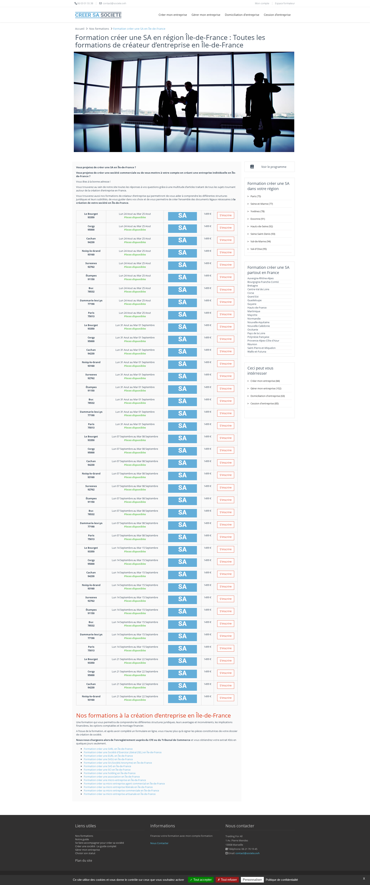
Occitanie (252, 329)
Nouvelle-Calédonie (258, 326)
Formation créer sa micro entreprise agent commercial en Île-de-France (124, 783)
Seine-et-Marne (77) (262, 203)
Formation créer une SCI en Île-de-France (107, 769)
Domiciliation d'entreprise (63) (268, 396)
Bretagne (252, 285)
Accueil (79, 28)
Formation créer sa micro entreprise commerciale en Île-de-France (121, 790)
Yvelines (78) (258, 211)
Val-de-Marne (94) (261, 241)
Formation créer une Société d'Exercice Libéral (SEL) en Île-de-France (122, 752)
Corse (250, 293)
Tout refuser (228, 879)
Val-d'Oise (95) (259, 249)
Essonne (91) (258, 219)
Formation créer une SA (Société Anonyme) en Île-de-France (118, 762)
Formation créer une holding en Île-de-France (109, 773)
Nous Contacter (159, 843)
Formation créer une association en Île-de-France (112, 776)
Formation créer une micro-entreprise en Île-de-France (115, 780)
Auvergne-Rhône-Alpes (260, 278)
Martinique (253, 311)
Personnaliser (252, 879)
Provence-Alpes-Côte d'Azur (263, 340)
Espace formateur (285, 3)
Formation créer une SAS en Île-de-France (107, 766)
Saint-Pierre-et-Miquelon (261, 348)
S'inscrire (226, 215)
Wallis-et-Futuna (256, 351)
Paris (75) (256, 196)
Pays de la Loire (256, 333)
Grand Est (253, 296)
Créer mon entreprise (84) (265, 381)
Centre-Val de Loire (258, 289)
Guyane (251, 304)
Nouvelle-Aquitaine (258, 322)
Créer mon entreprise (173, 15)
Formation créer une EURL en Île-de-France (108, 755)
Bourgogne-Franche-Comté (263, 282)
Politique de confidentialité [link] (282, 879)
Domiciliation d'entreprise (242, 15)
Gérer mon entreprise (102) (266, 388)
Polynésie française (258, 337)
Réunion (252, 344)
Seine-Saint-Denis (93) (263, 234)
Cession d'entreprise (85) (265, 403)
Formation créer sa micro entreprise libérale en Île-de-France (118, 787)
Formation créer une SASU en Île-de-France (108, 759)
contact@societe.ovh (247, 853)
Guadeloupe (254, 300)
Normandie (254, 318)
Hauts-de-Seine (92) (262, 226)
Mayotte (252, 315)
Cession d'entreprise (277, 15)
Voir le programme (273, 167)
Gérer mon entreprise (206, 15)
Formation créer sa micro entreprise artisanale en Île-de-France (120, 794)
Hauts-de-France (257, 307)
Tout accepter (202, 879)
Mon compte (262, 3)
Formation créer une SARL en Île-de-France (108, 749)
